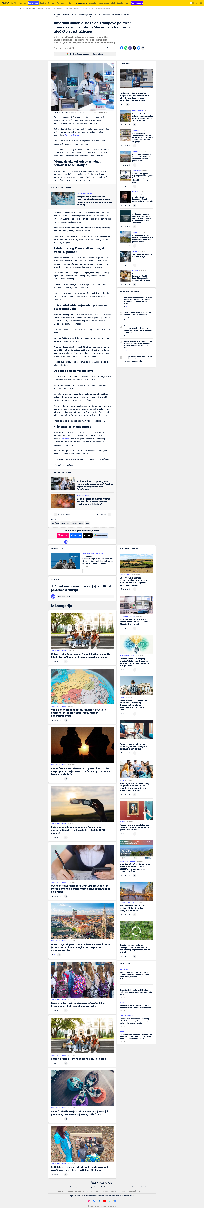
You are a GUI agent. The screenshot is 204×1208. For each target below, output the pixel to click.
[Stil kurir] (91, 1191)
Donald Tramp (77, 523)
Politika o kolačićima (90, 1196)
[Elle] (85, 1191)
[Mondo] (61, 1191)
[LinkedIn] (99, 1201)
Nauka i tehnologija (69, 15)
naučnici (65, 439)
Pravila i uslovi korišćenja (106, 1196)
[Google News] (115, 1201)
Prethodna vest (64, 514)
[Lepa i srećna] (105, 1191)
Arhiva (132, 1196)
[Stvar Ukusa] (142, 1191)
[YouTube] (104, 1201)
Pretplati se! (92, 571)
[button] (110, 48)
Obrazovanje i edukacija (87, 15)
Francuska (65, 523)
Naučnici (55, 523)
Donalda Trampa (72, 135)
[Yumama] (132, 1191)
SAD (87, 523)
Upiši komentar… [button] (64, 596)
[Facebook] (94, 1201)
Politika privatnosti (122, 1196)
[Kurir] (70, 1191)
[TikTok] (110, 1201)
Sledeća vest (102, 514)
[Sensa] (122, 1191)
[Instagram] (89, 1201)
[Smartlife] (114, 1191)
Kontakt (80, 1196)
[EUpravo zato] (9, 3)
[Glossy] (97, 1191)
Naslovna (57, 15)
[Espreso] (78, 1191)
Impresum (73, 1196)
